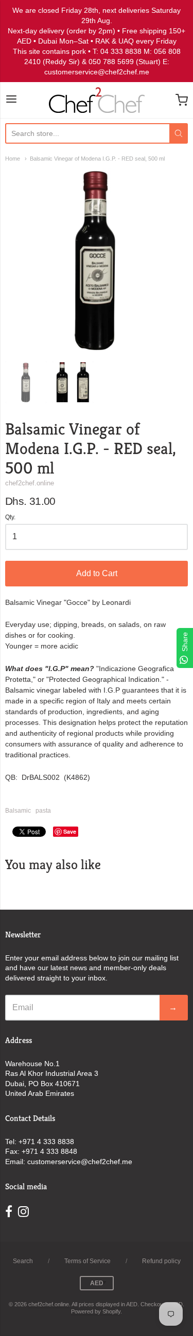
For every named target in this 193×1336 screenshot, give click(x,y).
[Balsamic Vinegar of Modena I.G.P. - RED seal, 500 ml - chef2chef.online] (26, 382)
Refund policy (161, 1261)
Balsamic (18, 810)
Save (69, 831)
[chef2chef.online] (97, 100)
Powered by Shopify (95, 1311)
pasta (43, 810)
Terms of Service (87, 1261)
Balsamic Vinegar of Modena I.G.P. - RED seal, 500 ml (97, 158)
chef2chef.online (29, 483)
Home (12, 158)
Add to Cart (96, 573)
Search (23, 1261)
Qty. (10, 517)
